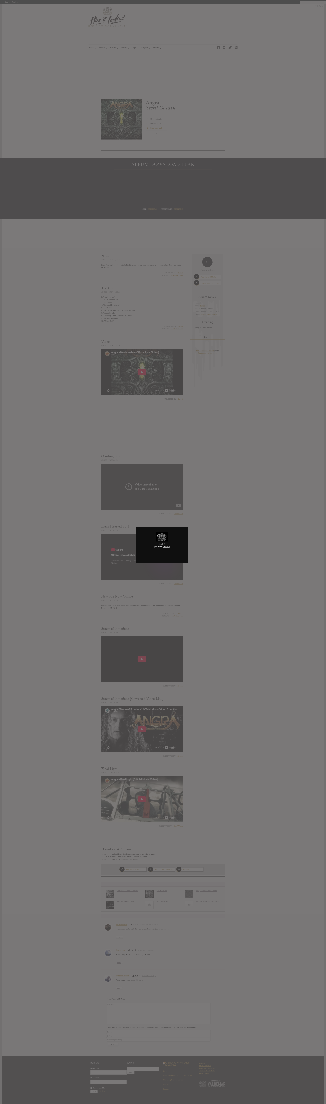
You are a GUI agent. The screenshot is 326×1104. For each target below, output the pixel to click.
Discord (166, 546)
